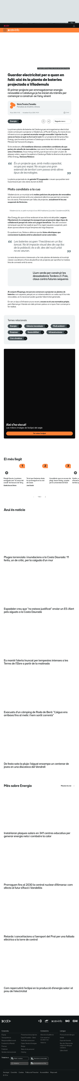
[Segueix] (20, 121)
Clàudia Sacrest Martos (10, 485)
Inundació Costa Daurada (41, 22)
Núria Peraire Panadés (26, 104)
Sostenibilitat (33, 332)
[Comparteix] (49, 121)
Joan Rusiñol (30, 485)
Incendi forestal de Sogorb (61, 22)
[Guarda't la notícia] (43, 121)
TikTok (51, 22)
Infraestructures (55, 332)
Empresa (14, 332)
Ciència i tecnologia (35, 326)
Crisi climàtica (16, 338)
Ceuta (31, 22)
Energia (13, 121)
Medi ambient (59, 326)
